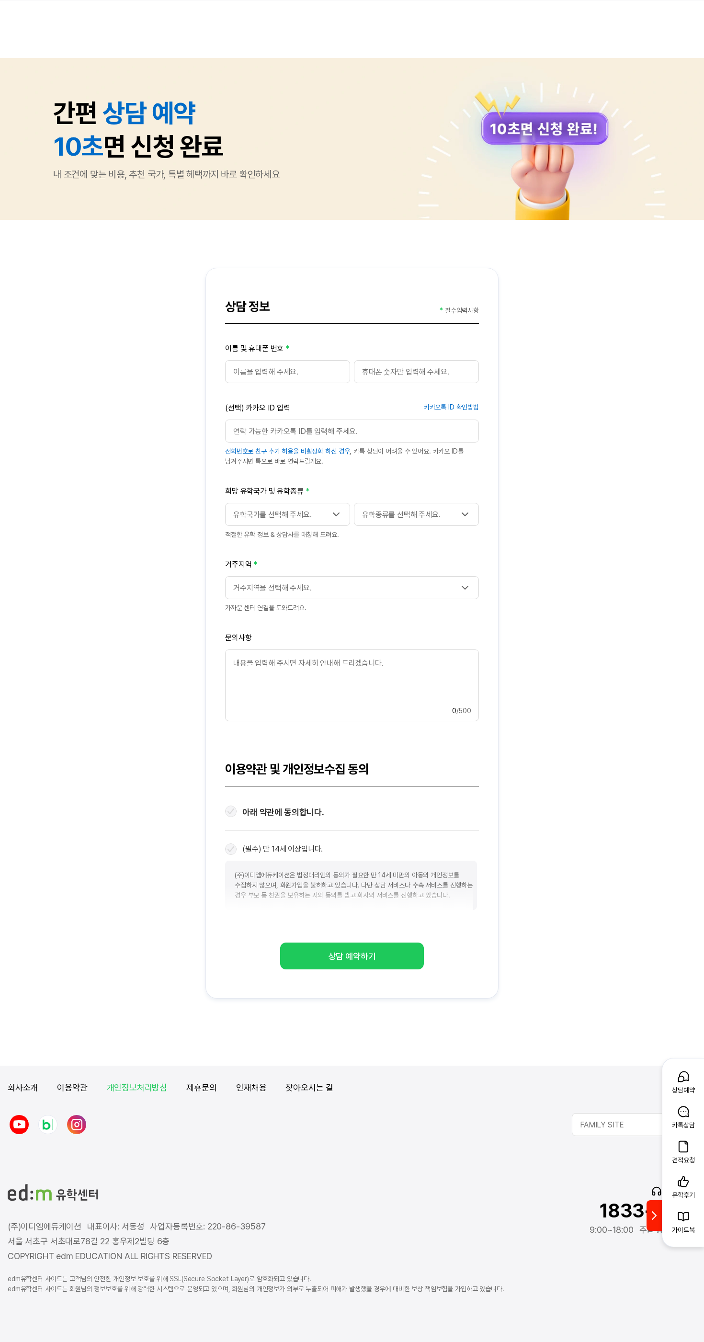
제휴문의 (201, 1087)
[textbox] (352, 588)
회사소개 (23, 1087)
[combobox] (352, 587)
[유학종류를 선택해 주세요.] (416, 514)
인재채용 (251, 1087)
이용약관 (72, 1087)
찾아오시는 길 (309, 1087)
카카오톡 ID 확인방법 (451, 407)
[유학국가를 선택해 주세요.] (287, 514)
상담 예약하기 (352, 956)
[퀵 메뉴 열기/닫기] (654, 1215)
